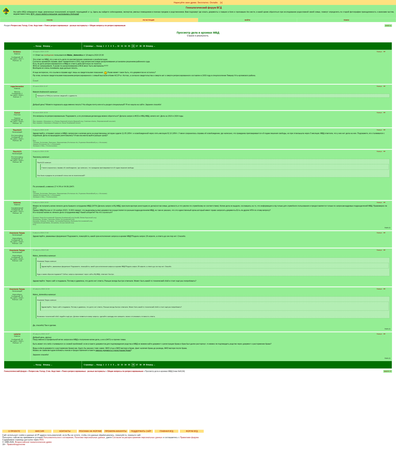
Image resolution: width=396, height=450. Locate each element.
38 (140, 46)
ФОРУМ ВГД (192, 431)
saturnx (17, 334)
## (384, 51)
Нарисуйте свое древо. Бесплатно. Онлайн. (196, 2)
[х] (221, 2)
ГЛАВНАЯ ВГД (166, 431)
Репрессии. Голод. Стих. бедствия (26, 25)
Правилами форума (189, 437)
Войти (247, 20)
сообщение (49, 55)
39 (144, 46)
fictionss (17, 52)
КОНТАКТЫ (65, 431)
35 (129, 46)
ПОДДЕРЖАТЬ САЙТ (141, 431)
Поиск (346, 20)
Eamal (17, 113)
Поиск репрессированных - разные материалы (66, 25)
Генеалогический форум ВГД (204, 7)
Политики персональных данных (90, 437)
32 (118, 46)
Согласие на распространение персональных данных (137, 437)
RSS (41, 440)
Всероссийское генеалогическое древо (33, 442)
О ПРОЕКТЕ (14, 431)
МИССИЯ (39, 431)
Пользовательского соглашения (58, 437)
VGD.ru (50, 20)
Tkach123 (17, 130)
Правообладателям (16, 444)
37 (137, 46)
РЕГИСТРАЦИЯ (148, 20)
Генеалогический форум (15, 371)
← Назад (37, 46)
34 (125, 46)
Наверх (379, 51)
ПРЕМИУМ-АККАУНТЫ (116, 431)
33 (122, 46)
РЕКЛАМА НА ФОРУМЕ (90, 431)
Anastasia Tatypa (17, 233)
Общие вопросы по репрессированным (107, 25)
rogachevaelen (17, 86)
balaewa (17, 203)
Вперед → (47, 46)
